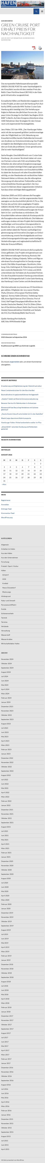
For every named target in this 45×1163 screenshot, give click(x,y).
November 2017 (7, 1020)
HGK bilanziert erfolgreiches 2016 (14, 335)
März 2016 (5, 1106)
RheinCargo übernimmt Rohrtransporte (16, 418)
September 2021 (7, 823)
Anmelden (5, 505)
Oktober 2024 (6, 663)
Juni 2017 (5, 1042)
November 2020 (7, 865)
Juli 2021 (4, 831)
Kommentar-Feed (7, 513)
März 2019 (5, 951)
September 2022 (7, 771)
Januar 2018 (5, 1012)
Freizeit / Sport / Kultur (9, 566)
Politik (3, 609)
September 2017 (7, 1029)
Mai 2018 (4, 994)
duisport (5, 575)
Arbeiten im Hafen (8, 549)
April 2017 (5, 1050)
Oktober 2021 (6, 818)
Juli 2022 (4, 780)
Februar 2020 (6, 904)
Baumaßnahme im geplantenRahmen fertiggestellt (19, 395)
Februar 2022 (6, 801)
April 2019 (5, 947)
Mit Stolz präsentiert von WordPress (12, 1160)
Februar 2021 (6, 853)
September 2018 (7, 977)
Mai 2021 (4, 840)
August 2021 (6, 827)
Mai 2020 (4, 891)
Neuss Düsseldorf (9, 588)
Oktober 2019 (6, 921)
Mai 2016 (4, 1098)
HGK (4, 579)
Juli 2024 (4, 676)
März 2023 (5, 745)
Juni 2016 (5, 1093)
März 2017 (5, 1055)
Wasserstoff (5, 635)
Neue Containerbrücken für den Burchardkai (18, 390)
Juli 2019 (4, 934)
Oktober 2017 (6, 1025)
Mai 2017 (4, 1046)
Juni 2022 (5, 784)
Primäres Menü (42, 11)
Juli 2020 (4, 883)
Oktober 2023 (6, 715)
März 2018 (5, 1003)
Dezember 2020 (7, 861)
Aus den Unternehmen (9, 558)
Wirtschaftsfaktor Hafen (10, 644)
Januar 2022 (5, 805)
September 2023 (7, 719)
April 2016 (5, 1102)
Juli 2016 (4, 1089)
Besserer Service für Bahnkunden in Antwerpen (18, 403)
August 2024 (6, 672)
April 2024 (5, 689)
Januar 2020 (5, 908)
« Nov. (4, 484)
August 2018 (6, 982)
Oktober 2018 (6, 973)
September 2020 (7, 874)
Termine (4, 622)
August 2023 (6, 724)
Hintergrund (6, 596)
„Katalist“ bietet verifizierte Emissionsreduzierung (19, 399)
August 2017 (6, 1033)
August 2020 (6, 878)
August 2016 (6, 1085)
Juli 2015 (4, 1141)
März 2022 (5, 797)
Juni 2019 (5, 939)
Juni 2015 (5, 1145)
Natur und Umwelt (8, 601)
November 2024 (7, 659)
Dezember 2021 (7, 810)
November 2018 (7, 969)
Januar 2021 (5, 857)
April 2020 (5, 896)
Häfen (3, 570)
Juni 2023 (5, 732)
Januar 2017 (5, 1063)
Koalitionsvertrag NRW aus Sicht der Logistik (18, 344)
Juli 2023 (4, 728)
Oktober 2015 (6, 1128)
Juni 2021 (5, 835)
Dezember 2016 (7, 1068)
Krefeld (5, 583)
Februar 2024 (6, 698)
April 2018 (5, 999)
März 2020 (5, 900)
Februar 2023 (6, 749)
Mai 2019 (4, 943)
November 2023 (7, 711)
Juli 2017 (4, 1037)
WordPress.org (6, 517)
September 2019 (7, 926)
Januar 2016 (5, 1115)
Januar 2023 (5, 754)
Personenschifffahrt (8, 605)
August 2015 (6, 1136)
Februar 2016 (6, 1111)
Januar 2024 (5, 702)
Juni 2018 (5, 990)
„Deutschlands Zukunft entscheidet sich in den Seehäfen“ (22, 414)
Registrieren (5, 500)
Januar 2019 (5, 960)
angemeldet (14, 361)
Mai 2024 (4, 685)
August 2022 (6, 775)
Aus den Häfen (7, 21)
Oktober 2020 (6, 870)
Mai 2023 (4, 737)
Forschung (5, 562)
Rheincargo (6, 592)
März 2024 (5, 694)
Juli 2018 (4, 986)
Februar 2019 (6, 956)
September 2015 (7, 1132)
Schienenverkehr (7, 613)
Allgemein (5, 545)
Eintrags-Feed (6, 509)
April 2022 (5, 792)
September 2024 (7, 668)
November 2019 (7, 917)
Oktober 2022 (6, 767)
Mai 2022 (4, 788)
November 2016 (7, 1072)
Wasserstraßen (6, 639)
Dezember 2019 (7, 913)
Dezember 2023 (7, 706)
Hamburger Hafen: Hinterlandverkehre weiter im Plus (21, 422)
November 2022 (7, 762)
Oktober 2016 (6, 1076)
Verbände (4, 626)
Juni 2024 (5, 681)
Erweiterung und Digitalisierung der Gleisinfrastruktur (21, 386)
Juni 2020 (5, 887)
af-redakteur (16, 38)
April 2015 (5, 1149)
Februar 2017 (6, 1059)
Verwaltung (5, 631)
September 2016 (7, 1080)
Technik (4, 618)
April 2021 (5, 844)
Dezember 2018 (7, 964)
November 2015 (7, 1123)
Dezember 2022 (7, 758)
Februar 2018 (6, 1007)
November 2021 (7, 814)
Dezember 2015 (7, 1119)
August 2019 (6, 930)
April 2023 (5, 741)
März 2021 (5, 848)
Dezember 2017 (7, 1016)
